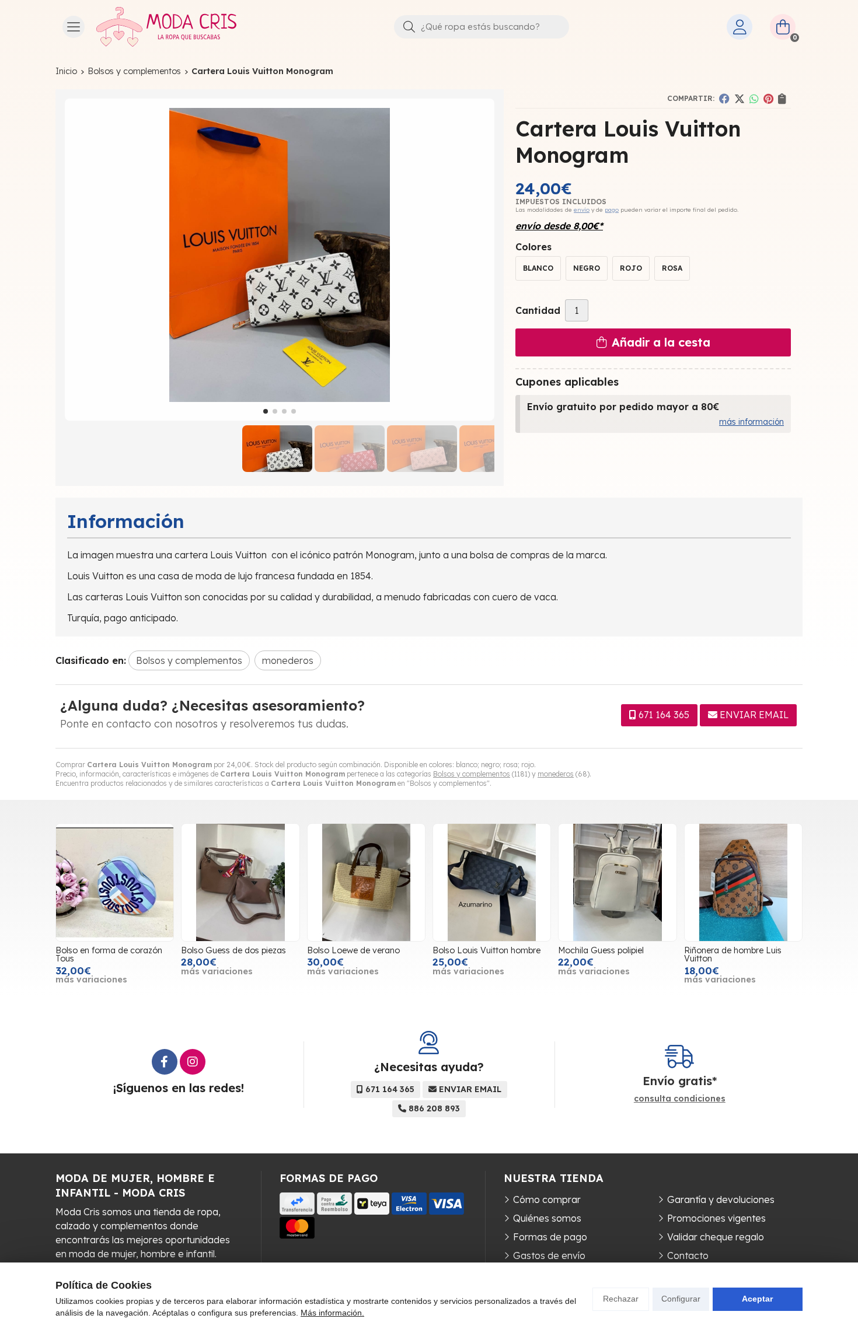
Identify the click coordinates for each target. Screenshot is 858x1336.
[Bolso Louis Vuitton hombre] (491, 882)
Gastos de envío (549, 1255)
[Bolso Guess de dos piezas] (240, 882)
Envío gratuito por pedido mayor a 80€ (623, 406)
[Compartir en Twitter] (739, 98)
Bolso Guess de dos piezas (233, 950)
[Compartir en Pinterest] (768, 98)
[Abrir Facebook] (164, 1061)
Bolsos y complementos (471, 774)
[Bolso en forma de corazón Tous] (114, 882)
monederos (556, 774)
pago (612, 210)
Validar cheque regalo (715, 1237)
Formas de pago (550, 1237)
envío (582, 210)
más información (751, 422)
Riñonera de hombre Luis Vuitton (733, 954)
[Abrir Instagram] (192, 1061)
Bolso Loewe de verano (353, 950)
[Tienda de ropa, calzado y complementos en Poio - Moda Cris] (166, 27)
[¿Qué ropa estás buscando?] (481, 26)
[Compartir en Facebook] (724, 98)
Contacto (688, 1255)
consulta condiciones (680, 1099)
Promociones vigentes (716, 1218)
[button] (265, 411)
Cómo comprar (547, 1199)
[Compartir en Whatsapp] (754, 98)
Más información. (332, 1312)
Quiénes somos (547, 1218)
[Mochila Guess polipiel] (617, 882)
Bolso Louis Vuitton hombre (486, 950)
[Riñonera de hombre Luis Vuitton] (743, 882)
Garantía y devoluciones (721, 1199)
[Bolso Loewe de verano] (366, 882)
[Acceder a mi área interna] (739, 27)
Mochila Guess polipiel (601, 950)
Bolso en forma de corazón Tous (108, 954)
